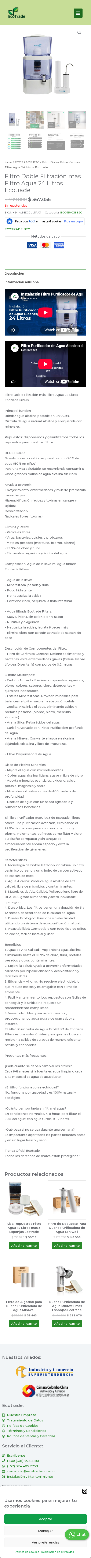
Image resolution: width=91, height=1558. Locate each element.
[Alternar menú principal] (78, 13)
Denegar (45, 1531)
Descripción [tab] (14, 273)
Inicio (8, 162)
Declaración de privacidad (57, 1552)
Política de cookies (27, 1552)
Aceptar (45, 1519)
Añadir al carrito (24, 1246)
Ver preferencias (45, 1542)
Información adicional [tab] (22, 282)
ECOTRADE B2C (27, 162)
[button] (85, 1491)
